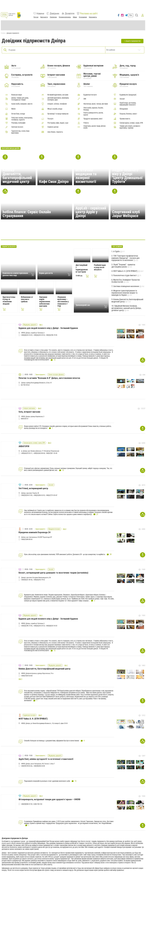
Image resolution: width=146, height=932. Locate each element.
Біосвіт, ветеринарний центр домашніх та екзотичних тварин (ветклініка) (53, 572)
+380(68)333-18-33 (26, 335)
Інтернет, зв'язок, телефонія (57, 104)
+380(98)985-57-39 (26, 804)
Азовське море (16, 95)
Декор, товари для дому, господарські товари (20, 99)
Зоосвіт (122, 99)
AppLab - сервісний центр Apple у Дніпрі (91, 212)
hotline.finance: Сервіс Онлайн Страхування (27, 214)
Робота (86, 123)
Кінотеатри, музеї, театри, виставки (95, 104)
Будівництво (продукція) (128, 95)
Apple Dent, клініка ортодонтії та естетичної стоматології (46, 759)
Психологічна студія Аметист (125, 275)
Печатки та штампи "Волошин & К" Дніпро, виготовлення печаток (49, 378)
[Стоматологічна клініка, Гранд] (73, 233)
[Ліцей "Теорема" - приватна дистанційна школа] (42, 233)
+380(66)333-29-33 (39, 335)
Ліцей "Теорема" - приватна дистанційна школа (123, 265)
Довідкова (53, 17)
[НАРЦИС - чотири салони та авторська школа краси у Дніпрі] (52, 233)
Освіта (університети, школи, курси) (93, 114)
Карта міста (44, 17)
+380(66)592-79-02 (39, 580)
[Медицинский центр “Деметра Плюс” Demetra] (114, 233)
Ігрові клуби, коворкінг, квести (21, 104)
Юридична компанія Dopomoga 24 (34, 532)
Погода (36, 17)
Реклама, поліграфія (18, 123)
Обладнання (124, 109)
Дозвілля (69, 13)
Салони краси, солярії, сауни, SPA (131, 123)
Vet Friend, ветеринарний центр (33, 488)
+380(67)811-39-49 (51, 453)
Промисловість (125, 119)
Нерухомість (93, 17)
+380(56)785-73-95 (51, 335)
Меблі (13, 109)
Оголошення (83, 17)
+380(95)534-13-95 (26, 495)
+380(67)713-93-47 (51, 495)
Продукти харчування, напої (92, 119)
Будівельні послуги (90, 95)
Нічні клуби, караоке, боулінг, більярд (93, 109)
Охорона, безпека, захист (128, 114)
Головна (3, 33)
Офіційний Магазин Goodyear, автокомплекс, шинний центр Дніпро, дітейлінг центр (126, 308)
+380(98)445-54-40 (39, 766)
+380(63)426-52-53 (39, 495)
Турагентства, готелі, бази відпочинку (20, 132)
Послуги (50, 119)
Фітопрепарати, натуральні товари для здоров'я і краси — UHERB (49, 799)
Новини (40, 13)
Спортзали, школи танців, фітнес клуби (94, 127)
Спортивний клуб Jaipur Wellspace (126, 214)
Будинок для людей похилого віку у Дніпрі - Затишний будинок (48, 328)
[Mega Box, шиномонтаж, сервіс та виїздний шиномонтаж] (83, 233)
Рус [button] (130, 15)
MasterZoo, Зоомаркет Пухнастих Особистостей (125, 281)
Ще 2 (39, 408)
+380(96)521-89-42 (26, 580)
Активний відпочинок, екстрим (57, 95)
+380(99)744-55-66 (26, 766)
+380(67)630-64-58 (26, 676)
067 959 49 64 (25, 385)
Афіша (75, 17)
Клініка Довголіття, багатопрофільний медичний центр (17, 176)
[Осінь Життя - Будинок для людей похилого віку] (93, 233)
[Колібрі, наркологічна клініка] (104, 233)
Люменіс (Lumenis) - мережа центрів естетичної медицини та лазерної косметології (91, 172)
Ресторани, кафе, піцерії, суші (57, 123)
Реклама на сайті (89, 13)
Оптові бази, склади (18, 114)
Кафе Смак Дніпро (54, 182)
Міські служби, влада (54, 109)
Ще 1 (41, 325)
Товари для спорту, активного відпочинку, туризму (130, 127)
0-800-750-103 (37, 804)
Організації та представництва (57, 114)
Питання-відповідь (65, 17)
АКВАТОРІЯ (24, 446)
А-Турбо (116, 251)
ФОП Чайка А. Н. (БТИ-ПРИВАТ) (125, 271)
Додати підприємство (133, 41)
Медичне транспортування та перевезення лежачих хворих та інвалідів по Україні (124, 293)
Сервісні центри (52, 127)
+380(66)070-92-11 (26, 453)
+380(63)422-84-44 (39, 453)
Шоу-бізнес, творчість (55, 132)
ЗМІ (84, 99)
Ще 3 (49, 443)
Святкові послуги (17, 127)
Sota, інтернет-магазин (29, 412)
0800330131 (24, 419)
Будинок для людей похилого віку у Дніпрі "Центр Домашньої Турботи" (127, 174)
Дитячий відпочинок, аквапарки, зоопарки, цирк (58, 99)
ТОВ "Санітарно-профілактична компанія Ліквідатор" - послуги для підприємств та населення (125, 258)
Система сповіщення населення (126, 286)
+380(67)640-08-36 (26, 539)
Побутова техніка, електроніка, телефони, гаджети (22, 119)
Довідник (54, 13)
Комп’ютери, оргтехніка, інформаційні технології (128, 104)
